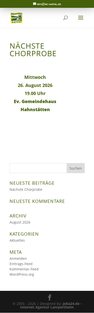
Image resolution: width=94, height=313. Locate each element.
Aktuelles (17, 240)
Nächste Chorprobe (26, 189)
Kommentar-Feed (24, 269)
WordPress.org (22, 274)
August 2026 (20, 222)
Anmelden (18, 258)
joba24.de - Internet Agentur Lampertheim (51, 305)
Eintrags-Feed (21, 263)
